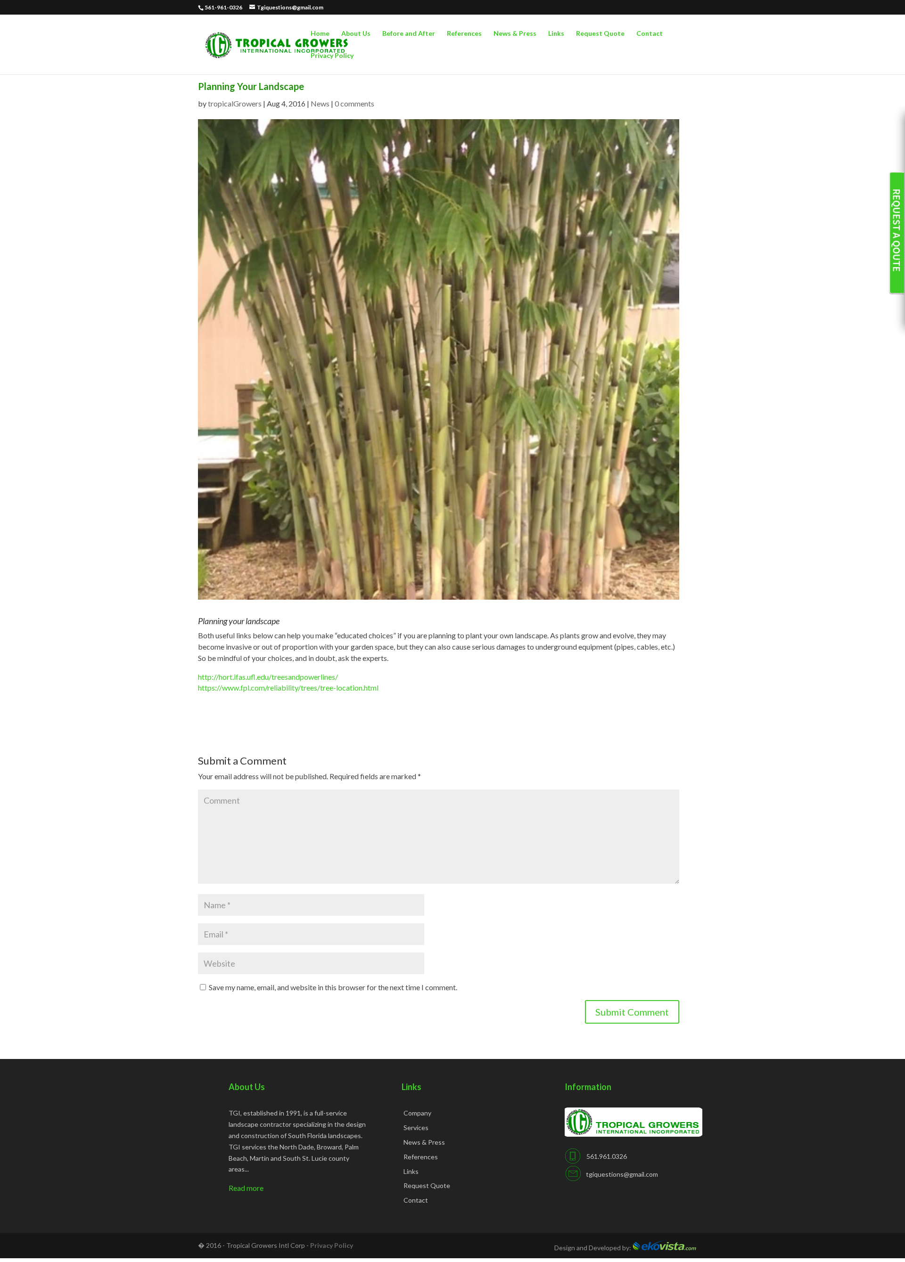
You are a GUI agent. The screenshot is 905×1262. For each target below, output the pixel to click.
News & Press (515, 33)
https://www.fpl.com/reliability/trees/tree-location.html (288, 687)
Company (417, 1113)
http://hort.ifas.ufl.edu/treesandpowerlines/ (268, 676)
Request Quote (600, 33)
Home (320, 33)
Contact (649, 33)
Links (556, 33)
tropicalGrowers (235, 103)
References (464, 33)
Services (415, 1128)
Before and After (408, 33)
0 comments (354, 103)
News (320, 103)
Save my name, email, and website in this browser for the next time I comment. (333, 987)
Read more (246, 1187)
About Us (355, 33)
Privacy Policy (332, 55)
